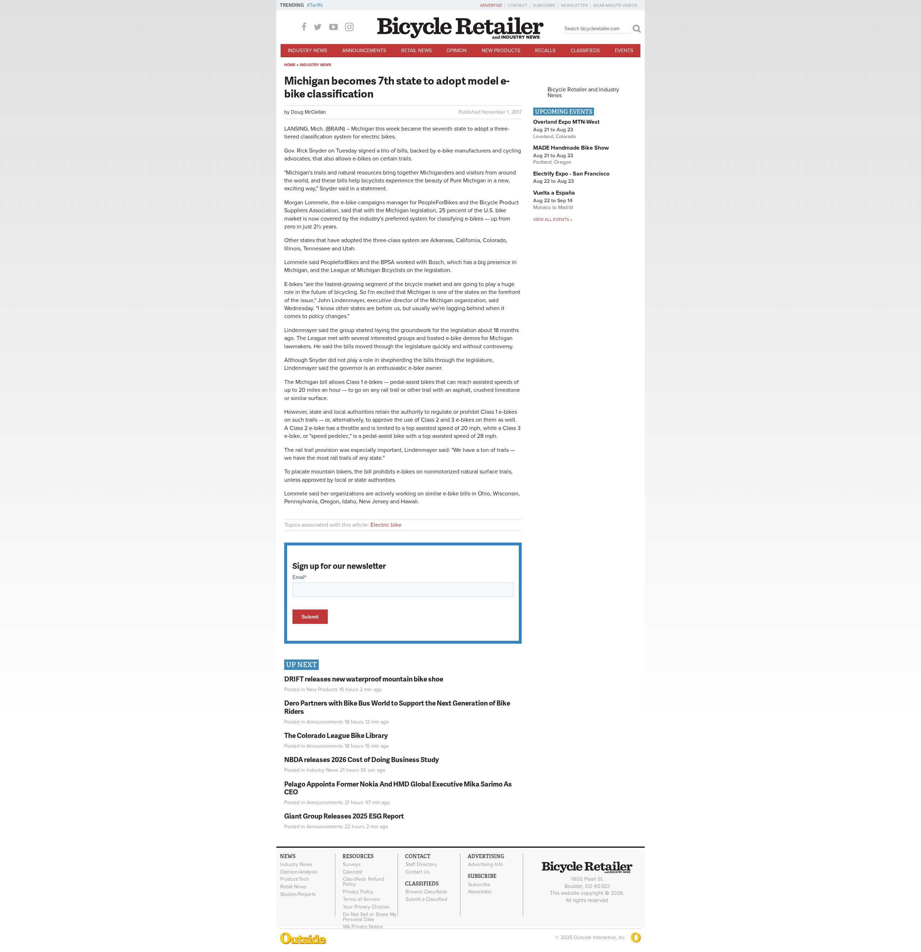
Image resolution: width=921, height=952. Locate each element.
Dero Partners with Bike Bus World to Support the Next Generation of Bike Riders (397, 707)
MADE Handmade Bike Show (571, 147)
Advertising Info (485, 864)
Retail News (416, 50)
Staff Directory (421, 864)
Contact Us (417, 872)
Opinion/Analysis (299, 872)
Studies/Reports (298, 894)
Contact (517, 5)
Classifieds (585, 50)
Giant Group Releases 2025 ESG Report (344, 816)
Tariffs (316, 5)
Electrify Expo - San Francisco (571, 173)
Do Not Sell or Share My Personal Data (369, 916)
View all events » (552, 219)
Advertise (491, 5)
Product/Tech (294, 879)
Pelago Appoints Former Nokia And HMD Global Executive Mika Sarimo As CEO (398, 788)
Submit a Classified (426, 899)
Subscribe (544, 5)
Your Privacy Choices (366, 907)
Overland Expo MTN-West (566, 122)
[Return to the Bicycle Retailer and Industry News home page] (460, 37)
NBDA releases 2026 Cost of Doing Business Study (361, 759)
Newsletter (574, 5)
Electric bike (386, 525)
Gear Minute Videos (615, 5)
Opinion (456, 50)
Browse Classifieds (426, 892)
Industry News (307, 50)
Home (289, 65)
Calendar (353, 872)
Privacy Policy (358, 892)
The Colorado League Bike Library (336, 735)
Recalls (545, 50)
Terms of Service (361, 899)
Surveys (352, 864)
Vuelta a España (554, 192)
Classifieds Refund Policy (363, 881)
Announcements (364, 50)
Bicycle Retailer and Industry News (583, 92)
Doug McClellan (308, 112)
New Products (501, 50)
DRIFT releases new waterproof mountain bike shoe (363, 679)
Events (624, 50)
